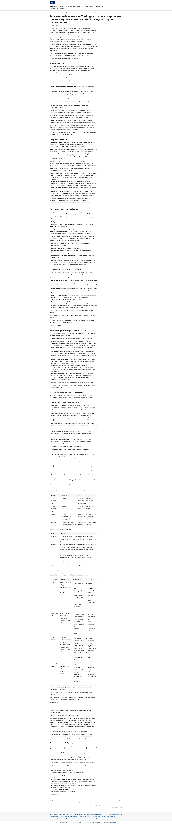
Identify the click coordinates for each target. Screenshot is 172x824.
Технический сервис (101, 6)
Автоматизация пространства (87, 818)
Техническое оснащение (72, 818)
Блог (51, 814)
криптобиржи (68, 787)
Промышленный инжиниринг (57, 8)
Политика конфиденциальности (114, 814)
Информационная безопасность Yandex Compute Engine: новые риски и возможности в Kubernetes (66, 802)
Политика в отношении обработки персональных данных (68, 814)
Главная (51, 12)
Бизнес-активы (63, 6)
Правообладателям (54, 816)
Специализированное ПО (88, 6)
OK (114, 822)
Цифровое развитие (101, 818)
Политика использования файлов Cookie (94, 814)
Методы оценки (54, 6)
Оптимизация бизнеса (74, 6)
